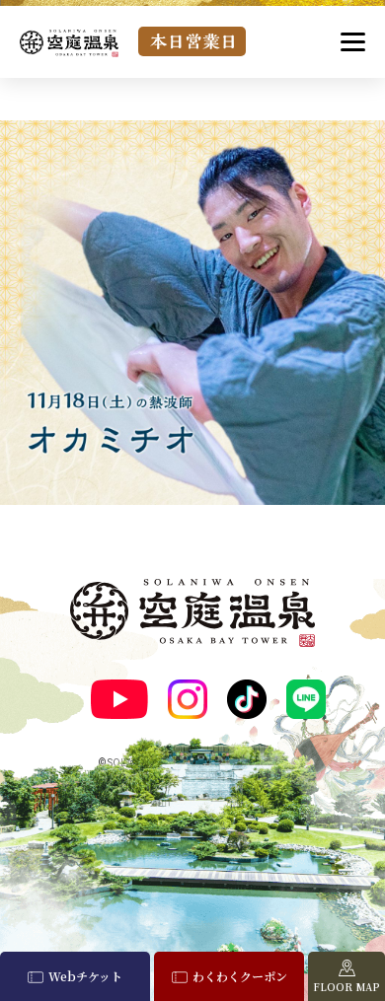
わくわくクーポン (239, 975)
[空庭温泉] (69, 43)
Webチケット (85, 975)
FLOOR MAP (346, 986)
